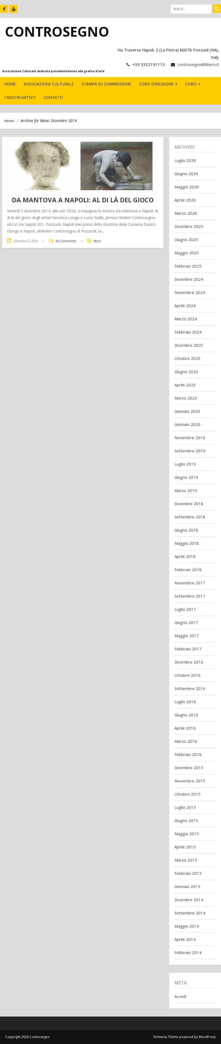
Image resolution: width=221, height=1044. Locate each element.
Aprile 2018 (185, 556)
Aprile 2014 (185, 939)
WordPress (207, 1037)
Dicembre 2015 (188, 767)
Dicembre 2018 (188, 503)
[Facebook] (4, 9)
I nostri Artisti (20, 97)
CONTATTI (53, 97)
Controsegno (57, 31)
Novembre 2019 (189, 437)
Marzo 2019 (185, 490)
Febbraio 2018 (188, 569)
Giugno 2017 (186, 622)
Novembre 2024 (189, 292)
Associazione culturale (49, 83)
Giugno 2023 (186, 371)
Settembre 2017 (189, 596)
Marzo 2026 (185, 213)
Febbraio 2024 (188, 332)
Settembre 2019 (189, 450)
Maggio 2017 (186, 635)
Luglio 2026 (185, 160)
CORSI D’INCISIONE (157, 83)
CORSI (191, 83)
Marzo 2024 (185, 318)
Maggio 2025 (186, 252)
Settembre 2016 (189, 688)
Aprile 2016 (185, 728)
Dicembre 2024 (188, 279)
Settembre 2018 (189, 516)
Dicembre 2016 (188, 662)
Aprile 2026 (185, 200)
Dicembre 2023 (188, 345)
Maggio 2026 (186, 186)
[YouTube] (13, 9)
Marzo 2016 (185, 741)
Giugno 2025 (186, 239)
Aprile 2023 (185, 384)
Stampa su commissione (106, 83)
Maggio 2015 (186, 833)
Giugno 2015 (186, 820)
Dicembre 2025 (188, 226)
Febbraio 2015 (188, 873)
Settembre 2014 (189, 912)
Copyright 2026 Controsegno (27, 1037)
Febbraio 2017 (188, 648)
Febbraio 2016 (188, 754)
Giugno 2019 (186, 477)
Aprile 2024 (185, 305)
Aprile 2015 (185, 846)
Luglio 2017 (185, 609)
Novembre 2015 (189, 780)
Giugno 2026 (186, 173)
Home (9, 120)
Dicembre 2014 (188, 899)
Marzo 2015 (185, 860)
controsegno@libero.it (198, 64)
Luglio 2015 (185, 807)
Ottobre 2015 (187, 794)
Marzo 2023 (185, 398)
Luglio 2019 (185, 464)
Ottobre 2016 (187, 675)
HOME (10, 83)
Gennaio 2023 (187, 411)
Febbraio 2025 (188, 266)
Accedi (180, 996)
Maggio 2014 (186, 926)
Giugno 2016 (186, 714)
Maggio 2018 (186, 543)
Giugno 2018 (186, 530)
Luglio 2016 (185, 701)
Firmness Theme (165, 1037)
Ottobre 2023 (187, 358)
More (97, 241)
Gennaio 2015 (187, 886)
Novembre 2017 (189, 582)
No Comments (66, 241)
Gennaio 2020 (187, 424)
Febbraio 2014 (188, 952)
